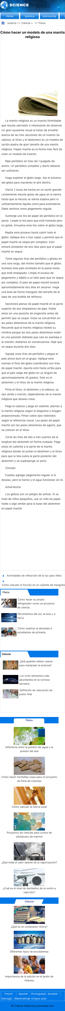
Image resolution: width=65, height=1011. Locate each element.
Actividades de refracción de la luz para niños (34, 575)
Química (29, 16)
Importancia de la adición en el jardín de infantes (29, 978)
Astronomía (49, 16)
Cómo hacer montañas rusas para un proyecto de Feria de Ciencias (29, 778)
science (11, 23)
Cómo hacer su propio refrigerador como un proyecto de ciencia (36, 603)
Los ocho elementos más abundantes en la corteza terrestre (34, 679)
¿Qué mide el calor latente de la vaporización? (29, 862)
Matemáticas (21, 998)
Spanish (23, 993)
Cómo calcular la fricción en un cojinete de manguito (33, 584)
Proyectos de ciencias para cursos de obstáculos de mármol (29, 834)
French (9, 993)
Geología (6, 998)
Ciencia (25, 23)
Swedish (53, 993)
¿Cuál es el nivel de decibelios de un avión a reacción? (29, 890)
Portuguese (38, 993)
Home (9, 16)
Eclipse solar (39, 998)
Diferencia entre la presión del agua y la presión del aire (29, 749)
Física (42, 23)
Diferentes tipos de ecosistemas (29, 951)
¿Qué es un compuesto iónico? (29, 926)
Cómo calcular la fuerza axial (29, 806)
